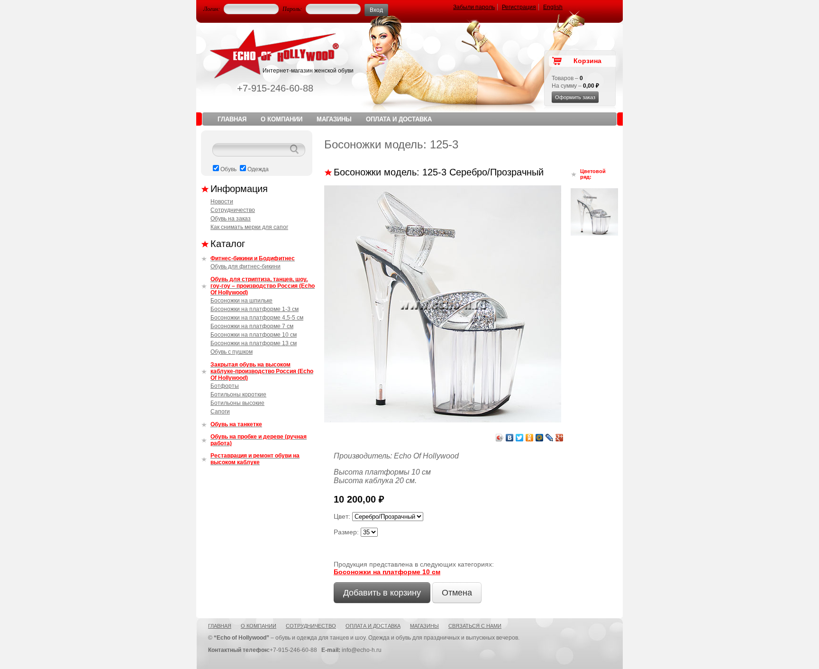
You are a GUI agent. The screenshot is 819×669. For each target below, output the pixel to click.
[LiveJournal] (550, 437)
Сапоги (220, 411)
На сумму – (575, 85)
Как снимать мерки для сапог (249, 227)
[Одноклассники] (530, 437)
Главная (232, 119)
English (553, 7)
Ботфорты (224, 386)
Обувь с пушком (231, 351)
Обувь (228, 169)
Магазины (334, 119)
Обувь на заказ (230, 218)
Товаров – (567, 78)
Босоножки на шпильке (241, 300)
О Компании (281, 119)
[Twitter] (520, 437)
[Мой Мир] (540, 437)
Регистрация (519, 7)
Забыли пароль (474, 7)
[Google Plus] (559, 437)
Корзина (587, 60)
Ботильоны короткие (238, 394)
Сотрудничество (232, 210)
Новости (221, 201)
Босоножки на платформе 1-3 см (254, 309)
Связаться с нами (474, 626)
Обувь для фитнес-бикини (245, 266)
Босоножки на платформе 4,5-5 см (256, 317)
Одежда (258, 169)
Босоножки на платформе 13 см (253, 343)
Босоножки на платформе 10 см (253, 334)
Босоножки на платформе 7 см (251, 326)
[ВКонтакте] (510, 437)
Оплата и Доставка (399, 119)
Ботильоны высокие (237, 403)
